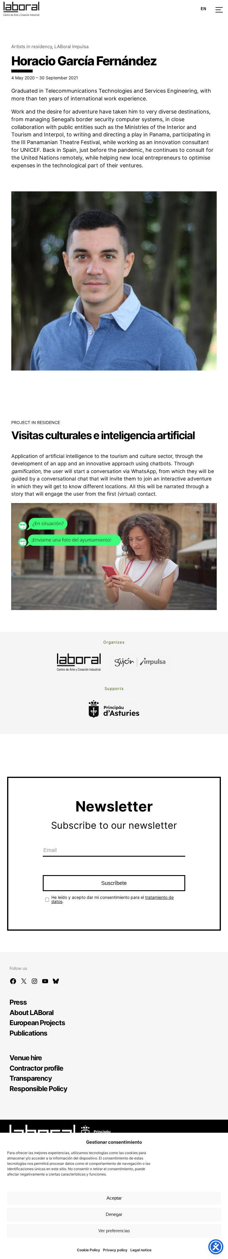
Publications (28, 1033)
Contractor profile (36, 1068)
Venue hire (26, 1058)
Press (18, 1002)
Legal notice (140, 1250)
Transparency (31, 1078)
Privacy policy (115, 1250)
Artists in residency (31, 46)
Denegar (114, 1214)
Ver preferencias (114, 1230)
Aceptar (114, 1197)
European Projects (37, 1023)
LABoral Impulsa (71, 46)
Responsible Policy (38, 1089)
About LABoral (31, 1013)
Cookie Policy (88, 1250)
